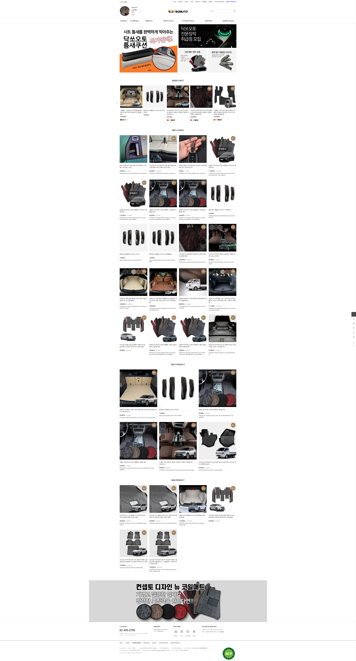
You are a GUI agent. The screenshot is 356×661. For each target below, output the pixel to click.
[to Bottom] (353, 345)
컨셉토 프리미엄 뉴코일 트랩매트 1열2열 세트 (212, 410)
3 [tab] (181, 619)
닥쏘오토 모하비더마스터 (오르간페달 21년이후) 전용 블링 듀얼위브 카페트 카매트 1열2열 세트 (201, 112)
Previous (140, 12)
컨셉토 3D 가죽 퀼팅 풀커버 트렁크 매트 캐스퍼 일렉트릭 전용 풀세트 (131, 112)
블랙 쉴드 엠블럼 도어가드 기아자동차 (220, 210)
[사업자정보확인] (203, 648)
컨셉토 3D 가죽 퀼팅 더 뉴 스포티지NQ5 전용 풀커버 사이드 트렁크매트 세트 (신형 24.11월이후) (222, 300)
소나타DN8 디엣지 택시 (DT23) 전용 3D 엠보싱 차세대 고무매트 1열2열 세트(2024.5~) (178, 112)
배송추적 (222, 632)
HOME (121, 643)
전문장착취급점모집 (175, 643)
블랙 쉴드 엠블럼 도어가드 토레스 (169, 410)
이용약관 (128, 643)
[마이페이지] (353, 336)
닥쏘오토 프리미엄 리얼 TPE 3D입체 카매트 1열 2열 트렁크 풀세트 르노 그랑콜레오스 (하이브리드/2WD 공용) (163, 562)
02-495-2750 (127, 630)
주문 (192, 1)
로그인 (174, 1)
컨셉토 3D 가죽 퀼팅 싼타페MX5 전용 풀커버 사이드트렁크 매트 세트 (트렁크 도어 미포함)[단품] (163, 300)
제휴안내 (154, 643)
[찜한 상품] (353, 327)
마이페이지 (197, 1)
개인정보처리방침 (136, 643)
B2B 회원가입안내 (219, 1)
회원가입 (180, 1)
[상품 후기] (353, 323)
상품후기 (211, 1)
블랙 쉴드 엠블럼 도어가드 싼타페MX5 (160, 254)
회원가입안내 (146, 643)
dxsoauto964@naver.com (162, 650)
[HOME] (353, 318)
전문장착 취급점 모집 (231, 1)
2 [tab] (149, 70)
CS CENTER (123, 626)
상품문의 (204, 1)
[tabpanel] (148, 48)
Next (140, 10)
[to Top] (353, 342)
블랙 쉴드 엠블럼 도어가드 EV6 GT (130, 254)
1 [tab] (146, 70)
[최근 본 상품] (353, 332)
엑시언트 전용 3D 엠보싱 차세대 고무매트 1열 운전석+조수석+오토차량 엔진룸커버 (224, 112)
